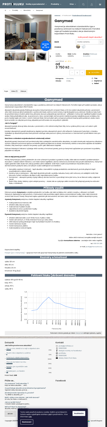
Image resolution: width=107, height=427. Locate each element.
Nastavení (26, 422)
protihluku (62, 353)
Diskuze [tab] (23, 91)
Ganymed (79, 333)
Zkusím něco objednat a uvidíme (18, 353)
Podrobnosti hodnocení (81, 16)
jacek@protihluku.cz (66, 346)
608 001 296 (98, 243)
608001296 (63, 348)
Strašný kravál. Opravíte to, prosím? (19, 393)
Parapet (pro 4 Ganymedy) (15, 253)
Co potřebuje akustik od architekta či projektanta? (25, 388)
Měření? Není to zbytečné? (15, 407)
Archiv (10, 414)
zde (30, 416)
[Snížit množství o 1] (72, 72)
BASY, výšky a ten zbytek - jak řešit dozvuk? (22, 397)
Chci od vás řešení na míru (16, 362)
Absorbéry (70, 78)
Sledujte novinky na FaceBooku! (70, 351)
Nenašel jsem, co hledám (15, 371)
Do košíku (95, 72)
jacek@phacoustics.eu (94, 247)
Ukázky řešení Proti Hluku (67, 358)
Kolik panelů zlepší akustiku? (90, 37)
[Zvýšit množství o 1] (82, 72)
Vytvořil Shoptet (96, 421)
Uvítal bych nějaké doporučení (17, 357)
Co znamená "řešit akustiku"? (17, 383)
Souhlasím (79, 413)
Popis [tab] (6, 91)
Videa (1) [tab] (14, 91)
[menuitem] (36, 4)
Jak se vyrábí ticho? (13, 402)
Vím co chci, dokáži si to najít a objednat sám (23, 348)
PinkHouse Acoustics (90, 55)
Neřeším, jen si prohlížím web (16, 367)
